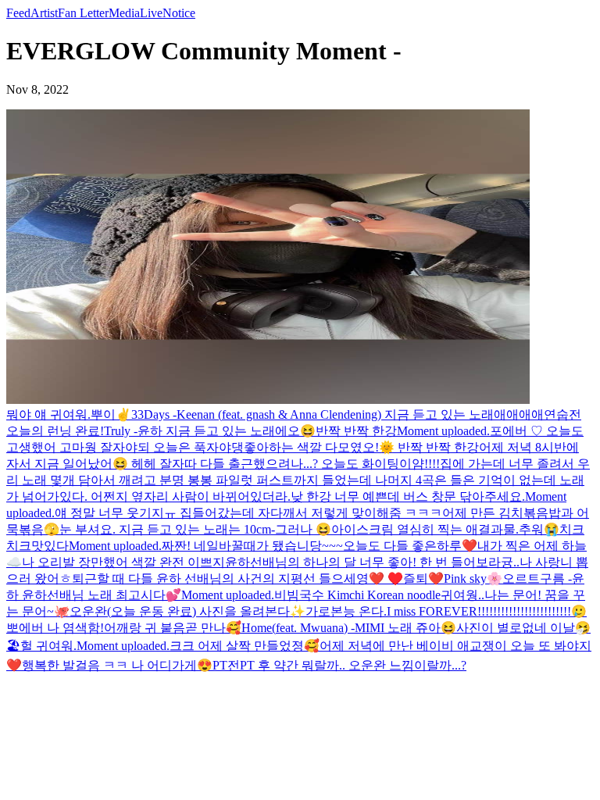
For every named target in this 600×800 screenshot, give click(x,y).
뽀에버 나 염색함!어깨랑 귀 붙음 (95, 627)
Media (124, 13)
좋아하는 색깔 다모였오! (311, 447)
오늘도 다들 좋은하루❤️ (410, 545)
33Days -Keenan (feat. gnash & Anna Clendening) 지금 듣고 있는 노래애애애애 (337, 414)
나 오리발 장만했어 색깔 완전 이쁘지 (123, 562)
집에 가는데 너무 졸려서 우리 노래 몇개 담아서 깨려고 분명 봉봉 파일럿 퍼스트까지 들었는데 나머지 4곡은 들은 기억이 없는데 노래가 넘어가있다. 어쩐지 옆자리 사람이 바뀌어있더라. (298, 480)
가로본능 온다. (346, 611)
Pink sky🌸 (473, 578)
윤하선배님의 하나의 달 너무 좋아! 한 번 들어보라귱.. (372, 562)
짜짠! (178, 545)
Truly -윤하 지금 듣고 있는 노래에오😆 (210, 431)
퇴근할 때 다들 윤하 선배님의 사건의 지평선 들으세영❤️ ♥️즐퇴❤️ (258, 578)
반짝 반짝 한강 (356, 431)
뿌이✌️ (111, 414)
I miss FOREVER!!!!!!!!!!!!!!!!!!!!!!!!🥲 (487, 611)
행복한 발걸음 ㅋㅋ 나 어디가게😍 (117, 665)
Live (151, 13)
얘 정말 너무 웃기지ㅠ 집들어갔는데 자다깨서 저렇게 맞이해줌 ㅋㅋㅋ (248, 513)
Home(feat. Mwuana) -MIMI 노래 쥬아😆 (348, 627)
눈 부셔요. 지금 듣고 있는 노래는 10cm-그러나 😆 (195, 529)
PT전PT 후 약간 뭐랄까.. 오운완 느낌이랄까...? (339, 665)
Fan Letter (83, 13)
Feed (18, 13)
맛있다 (50, 545)
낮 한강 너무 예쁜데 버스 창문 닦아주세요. (408, 496)
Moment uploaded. (443, 431)
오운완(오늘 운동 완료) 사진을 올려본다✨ (187, 611)
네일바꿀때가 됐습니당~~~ (268, 545)
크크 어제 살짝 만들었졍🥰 (245, 645)
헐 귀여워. (48, 645)
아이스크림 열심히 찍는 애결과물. (425, 529)
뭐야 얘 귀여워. (48, 414)
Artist (44, 13)
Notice (178, 13)
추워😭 (539, 529)
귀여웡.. (462, 595)
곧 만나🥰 (213, 627)
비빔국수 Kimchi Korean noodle (357, 595)
